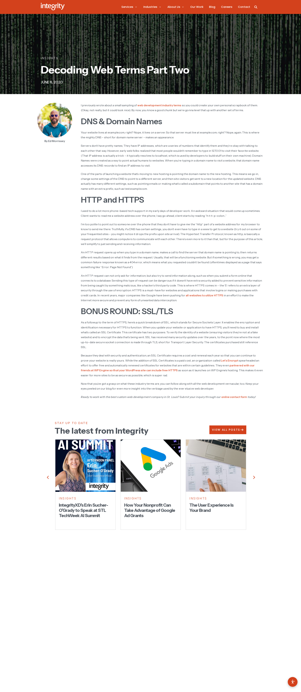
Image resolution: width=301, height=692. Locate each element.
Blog (212, 7)
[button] (129, 7)
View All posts (226, 430)
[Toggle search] (256, 7)
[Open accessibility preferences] (293, 682)
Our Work (196, 7)
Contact (244, 7)
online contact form (234, 397)
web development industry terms (159, 105)
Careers (227, 7)
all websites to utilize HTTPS (204, 295)
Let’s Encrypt (229, 360)
